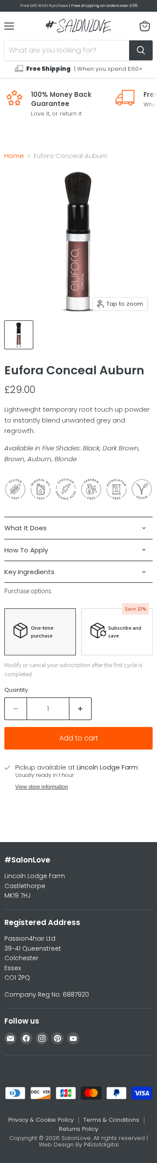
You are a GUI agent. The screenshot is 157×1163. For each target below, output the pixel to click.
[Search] (141, 50)
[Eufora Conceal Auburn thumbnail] (19, 335)
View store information (41, 787)
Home (14, 155)
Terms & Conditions (111, 1120)
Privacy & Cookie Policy (41, 1120)
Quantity (16, 690)
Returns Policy (78, 1129)
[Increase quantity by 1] (80, 708)
